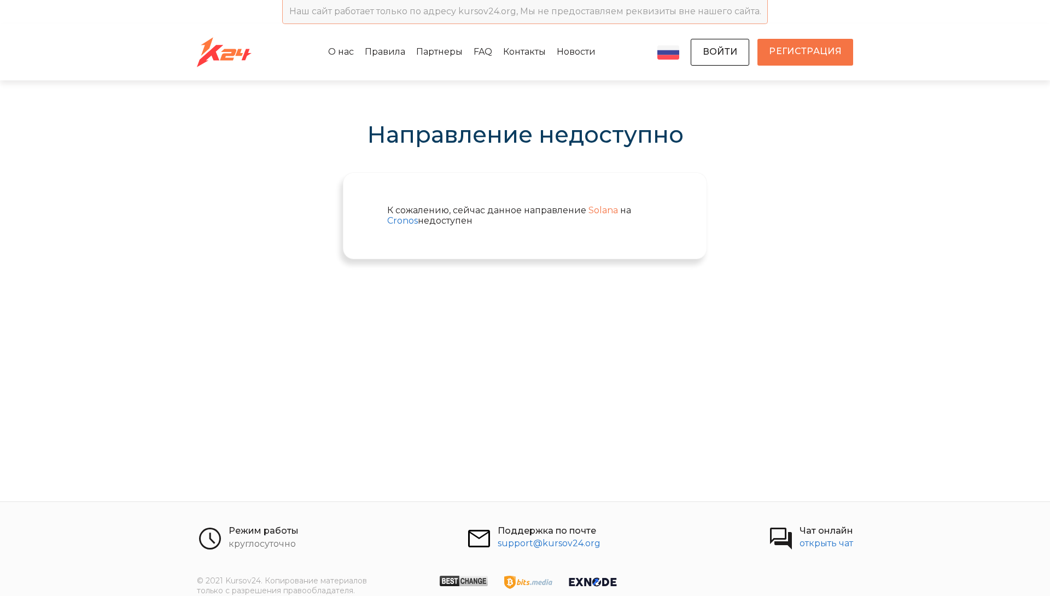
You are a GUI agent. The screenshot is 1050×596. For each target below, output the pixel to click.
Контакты (524, 51)
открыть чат (826, 543)
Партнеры (439, 51)
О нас (341, 51)
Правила (385, 51)
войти (720, 51)
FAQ (483, 51)
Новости (576, 51)
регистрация (805, 51)
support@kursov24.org (549, 543)
